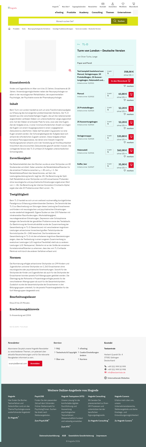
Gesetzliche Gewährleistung (81, 435)
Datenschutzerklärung (49, 435)
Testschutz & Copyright (66, 352)
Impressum (101, 435)
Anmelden (35, 363)
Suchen (121, 21)
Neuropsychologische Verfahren (39, 29)
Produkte (71, 12)
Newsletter (92, 7)
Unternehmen (124, 12)
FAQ (58, 348)
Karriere (83, 359)
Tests (24, 29)
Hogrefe (55, 7)
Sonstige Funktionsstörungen (63, 29)
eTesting (59, 12)
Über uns (60, 359)
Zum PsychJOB (41, 420)
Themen (110, 12)
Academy (83, 12)
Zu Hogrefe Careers (123, 420)
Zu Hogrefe (13, 417)
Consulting (97, 12)
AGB (64, 435)
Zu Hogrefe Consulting (98, 420)
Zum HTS (65, 426)
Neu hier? (66, 7)
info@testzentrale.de (116, 372)
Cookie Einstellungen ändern (89, 354)
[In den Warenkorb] (131, 94)
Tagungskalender (79, 7)
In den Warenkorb (119, 81)
